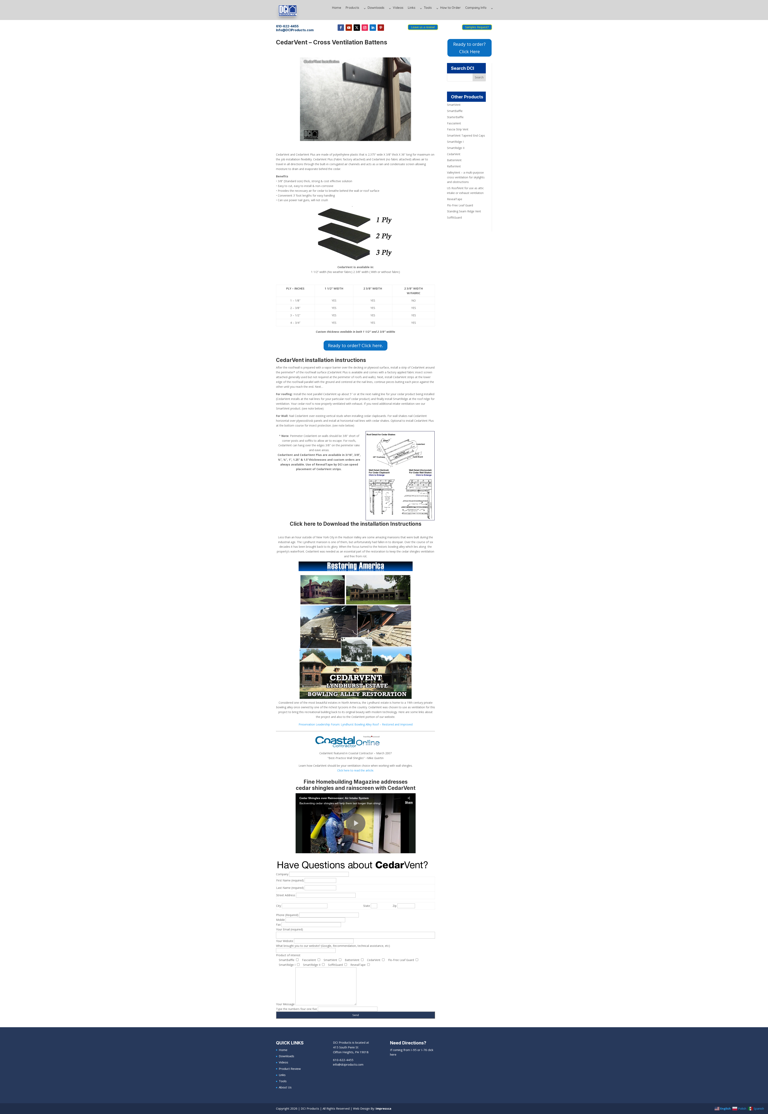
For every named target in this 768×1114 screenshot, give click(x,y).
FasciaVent (454, 123)
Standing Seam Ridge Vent (464, 211)
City (279, 906)
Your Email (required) (289, 929)
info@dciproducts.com (348, 1064)
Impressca (383, 1108)
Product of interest (288, 955)
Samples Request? (477, 27)
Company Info (475, 8)
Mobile (281, 920)
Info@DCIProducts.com (295, 30)
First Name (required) (290, 880)
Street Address (286, 895)
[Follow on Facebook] (341, 27)
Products (352, 8)
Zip (395, 906)
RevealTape (454, 199)
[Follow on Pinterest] (381, 27)
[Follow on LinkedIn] (373, 27)
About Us (285, 1087)
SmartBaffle (455, 111)
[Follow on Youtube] (349, 27)
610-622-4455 (343, 1060)
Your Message (285, 1004)
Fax (278, 924)
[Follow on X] (357, 27)
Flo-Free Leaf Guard (460, 205)
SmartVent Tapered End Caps (466, 135)
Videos (398, 8)
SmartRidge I (455, 142)
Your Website (285, 941)
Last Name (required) (290, 888)
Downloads (376, 8)
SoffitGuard (454, 217)
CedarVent (453, 154)
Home (336, 8)
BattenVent (454, 160)
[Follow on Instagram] (365, 27)
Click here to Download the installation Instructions (355, 524)
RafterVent (454, 166)
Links (411, 8)
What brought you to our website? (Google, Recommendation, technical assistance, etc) (333, 946)
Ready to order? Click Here (469, 47)
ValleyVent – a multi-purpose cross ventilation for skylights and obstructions (466, 177)
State (367, 906)
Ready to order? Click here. (355, 345)
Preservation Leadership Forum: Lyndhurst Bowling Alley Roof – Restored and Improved (356, 724)
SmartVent (454, 105)
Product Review (290, 1069)
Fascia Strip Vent (457, 129)
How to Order (450, 8)
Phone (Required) (287, 915)
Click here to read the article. (355, 770)
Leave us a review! (423, 27)
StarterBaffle (455, 117)
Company (282, 874)
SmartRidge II (455, 148)
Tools (428, 8)
